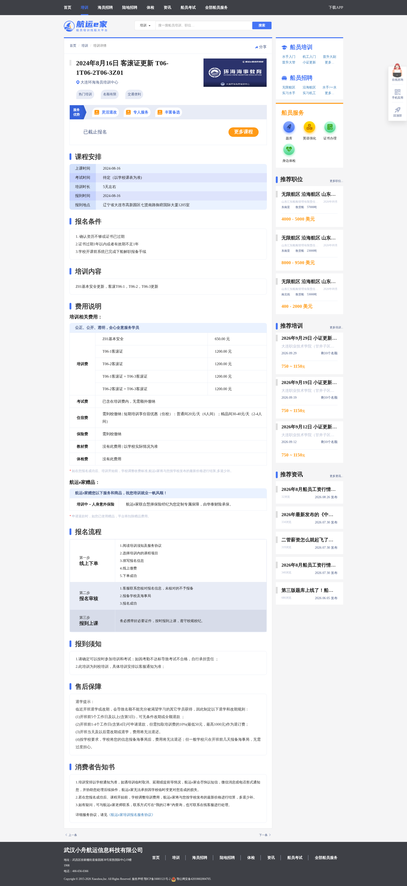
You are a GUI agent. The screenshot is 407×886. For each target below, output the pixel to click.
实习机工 (309, 93)
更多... (329, 62)
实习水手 (288, 93)
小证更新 (309, 62)
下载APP (336, 7)
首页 (67, 7)
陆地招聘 (129, 7)
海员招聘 (105, 7)
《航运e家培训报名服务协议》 (131, 815)
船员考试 (188, 7)
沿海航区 (309, 87)
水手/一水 (329, 87)
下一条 (263, 835)
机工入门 (309, 57)
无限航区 (288, 87)
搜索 (262, 25)
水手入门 (288, 57)
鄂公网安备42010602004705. (193, 879)
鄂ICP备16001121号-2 (157, 879)
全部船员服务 (216, 7)
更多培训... (336, 327)
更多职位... (336, 181)
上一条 (73, 835)
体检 (150, 7)
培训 (84, 7)
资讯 (167, 7)
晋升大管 (288, 62)
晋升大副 (329, 57)
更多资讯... (336, 476)
